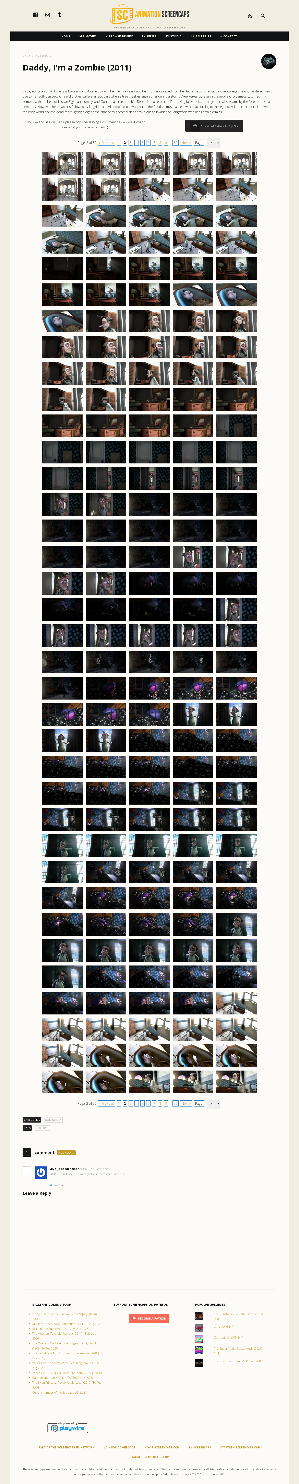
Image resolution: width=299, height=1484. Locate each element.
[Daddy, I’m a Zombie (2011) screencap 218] (149, 358)
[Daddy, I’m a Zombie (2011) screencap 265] (236, 594)
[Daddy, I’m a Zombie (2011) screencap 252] (106, 542)
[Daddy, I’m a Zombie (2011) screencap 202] (106, 279)
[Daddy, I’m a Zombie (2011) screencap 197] (106, 253)
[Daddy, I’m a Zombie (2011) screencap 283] (149, 699)
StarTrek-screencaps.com (240, 1447)
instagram (52, 14)
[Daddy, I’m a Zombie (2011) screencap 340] (236, 988)
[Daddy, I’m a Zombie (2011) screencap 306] (62, 830)
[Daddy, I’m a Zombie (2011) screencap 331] (62, 962)
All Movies (88, 36)
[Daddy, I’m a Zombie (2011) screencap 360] (236, 1093)
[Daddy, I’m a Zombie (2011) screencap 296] (62, 778)
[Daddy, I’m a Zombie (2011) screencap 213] (149, 332)
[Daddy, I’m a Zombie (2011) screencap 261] (62, 594)
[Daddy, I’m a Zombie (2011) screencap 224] (193, 384)
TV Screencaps (200, 1447)
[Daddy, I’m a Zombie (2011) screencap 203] (149, 279)
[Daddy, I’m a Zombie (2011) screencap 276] (62, 673)
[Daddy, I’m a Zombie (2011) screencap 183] (149, 174)
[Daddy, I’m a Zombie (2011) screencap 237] (106, 463)
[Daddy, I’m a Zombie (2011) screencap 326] (62, 935)
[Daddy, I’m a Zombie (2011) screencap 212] (106, 332)
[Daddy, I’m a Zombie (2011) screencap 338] (149, 988)
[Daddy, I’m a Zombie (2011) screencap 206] (62, 306)
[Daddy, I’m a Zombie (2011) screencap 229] (193, 411)
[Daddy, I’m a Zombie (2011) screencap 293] (149, 752)
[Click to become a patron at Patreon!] (149, 1324)
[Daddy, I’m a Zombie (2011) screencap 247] (106, 515)
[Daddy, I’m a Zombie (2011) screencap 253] (149, 542)
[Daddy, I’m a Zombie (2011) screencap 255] (236, 542)
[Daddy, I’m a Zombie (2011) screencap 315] (236, 857)
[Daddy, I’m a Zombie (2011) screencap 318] (149, 883)
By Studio (174, 36)
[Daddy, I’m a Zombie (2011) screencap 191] (62, 227)
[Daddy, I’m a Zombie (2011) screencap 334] (193, 962)
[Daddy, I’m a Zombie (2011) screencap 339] (193, 988)
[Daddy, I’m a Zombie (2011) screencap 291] (62, 752)
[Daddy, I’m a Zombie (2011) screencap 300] (236, 778)
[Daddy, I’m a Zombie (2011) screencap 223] (149, 384)
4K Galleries (201, 36)
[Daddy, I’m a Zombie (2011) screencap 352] (106, 1066)
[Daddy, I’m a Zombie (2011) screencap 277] (106, 673)
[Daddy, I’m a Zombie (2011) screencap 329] (193, 935)
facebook (40, 14)
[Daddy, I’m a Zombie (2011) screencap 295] (236, 752)
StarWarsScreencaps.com (149, 1457)
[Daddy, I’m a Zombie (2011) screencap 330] (236, 935)
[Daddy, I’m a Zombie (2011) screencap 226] (62, 411)
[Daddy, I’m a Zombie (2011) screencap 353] (149, 1066)
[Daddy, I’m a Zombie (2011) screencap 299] (193, 778)
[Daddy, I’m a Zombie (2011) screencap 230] (236, 411)
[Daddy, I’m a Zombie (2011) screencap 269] (193, 620)
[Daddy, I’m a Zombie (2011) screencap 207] (106, 306)
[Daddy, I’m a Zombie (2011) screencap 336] (62, 988)
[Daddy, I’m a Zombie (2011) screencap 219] (193, 358)
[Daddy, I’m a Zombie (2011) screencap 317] (106, 883)
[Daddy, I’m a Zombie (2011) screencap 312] (106, 857)
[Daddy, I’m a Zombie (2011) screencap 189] (193, 201)
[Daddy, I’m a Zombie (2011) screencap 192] (106, 227)
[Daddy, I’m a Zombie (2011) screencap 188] (149, 201)
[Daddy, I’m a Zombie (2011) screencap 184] (193, 174)
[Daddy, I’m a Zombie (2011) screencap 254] (193, 542)
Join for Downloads (119, 1447)
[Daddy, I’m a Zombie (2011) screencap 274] (193, 647)
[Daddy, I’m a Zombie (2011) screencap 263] (149, 594)
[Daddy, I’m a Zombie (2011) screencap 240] (236, 463)
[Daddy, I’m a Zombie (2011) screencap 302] (106, 804)
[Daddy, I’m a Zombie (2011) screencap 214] (193, 332)
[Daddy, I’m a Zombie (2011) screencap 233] (149, 437)
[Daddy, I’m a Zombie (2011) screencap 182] (106, 174)
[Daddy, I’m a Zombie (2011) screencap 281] (62, 699)
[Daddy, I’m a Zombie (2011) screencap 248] (149, 515)
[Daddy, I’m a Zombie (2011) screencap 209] (193, 306)
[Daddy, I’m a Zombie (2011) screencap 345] (236, 1014)
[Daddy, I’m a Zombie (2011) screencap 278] (149, 673)
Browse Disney (121, 36)
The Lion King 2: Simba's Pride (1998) (237, 1361)
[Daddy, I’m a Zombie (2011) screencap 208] (149, 306)
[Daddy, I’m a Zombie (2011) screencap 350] (236, 1040)
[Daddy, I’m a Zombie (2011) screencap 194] (193, 227)
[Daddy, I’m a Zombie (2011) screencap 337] (106, 988)
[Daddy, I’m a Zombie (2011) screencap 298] (149, 778)
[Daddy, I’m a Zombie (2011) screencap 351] (62, 1066)
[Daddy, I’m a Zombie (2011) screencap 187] (106, 201)
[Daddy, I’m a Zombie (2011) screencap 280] (236, 673)
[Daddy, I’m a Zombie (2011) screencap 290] (236, 725)
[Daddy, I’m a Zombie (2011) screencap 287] (106, 725)
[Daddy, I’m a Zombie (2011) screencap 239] (193, 463)
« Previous (106, 142)
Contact (230, 36)
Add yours (66, 1152)
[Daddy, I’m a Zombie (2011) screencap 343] (149, 1014)
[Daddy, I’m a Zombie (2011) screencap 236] (62, 463)
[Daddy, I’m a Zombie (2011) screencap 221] (62, 384)
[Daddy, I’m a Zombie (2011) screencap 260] (236, 568)
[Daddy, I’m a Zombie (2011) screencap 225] (236, 384)
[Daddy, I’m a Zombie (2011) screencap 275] (236, 647)
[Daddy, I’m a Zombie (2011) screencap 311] (62, 857)
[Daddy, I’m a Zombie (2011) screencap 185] (236, 174)
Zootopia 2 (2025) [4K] (228, 1338)
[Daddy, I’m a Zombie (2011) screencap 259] (193, 568)
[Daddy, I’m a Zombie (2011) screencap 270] (236, 620)
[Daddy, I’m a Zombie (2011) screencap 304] (193, 804)
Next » (186, 142)
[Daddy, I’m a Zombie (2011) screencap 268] (149, 620)
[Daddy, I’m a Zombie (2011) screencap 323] (149, 909)
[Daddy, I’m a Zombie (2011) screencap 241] (62, 489)
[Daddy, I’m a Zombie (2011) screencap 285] (236, 699)
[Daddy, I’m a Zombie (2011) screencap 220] (236, 358)
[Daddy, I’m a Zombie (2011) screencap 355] (236, 1066)
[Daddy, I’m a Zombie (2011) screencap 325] (236, 909)
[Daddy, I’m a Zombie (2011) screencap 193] (149, 227)
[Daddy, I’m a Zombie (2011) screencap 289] (193, 725)
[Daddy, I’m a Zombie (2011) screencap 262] (106, 594)
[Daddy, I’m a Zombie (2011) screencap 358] (149, 1093)
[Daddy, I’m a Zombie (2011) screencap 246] (62, 515)
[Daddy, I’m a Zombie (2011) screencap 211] (62, 332)
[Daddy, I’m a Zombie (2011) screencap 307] (106, 830)
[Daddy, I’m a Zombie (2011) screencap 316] (62, 883)
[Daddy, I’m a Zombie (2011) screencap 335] (236, 962)
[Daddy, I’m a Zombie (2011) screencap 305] (236, 804)
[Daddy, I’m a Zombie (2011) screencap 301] (62, 804)
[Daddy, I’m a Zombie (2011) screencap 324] (193, 909)
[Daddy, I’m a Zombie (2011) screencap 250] (236, 515)
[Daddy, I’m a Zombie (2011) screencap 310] (236, 830)
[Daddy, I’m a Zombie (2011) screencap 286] (62, 725)
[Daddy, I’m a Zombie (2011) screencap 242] (106, 489)
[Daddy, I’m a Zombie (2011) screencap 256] (62, 568)
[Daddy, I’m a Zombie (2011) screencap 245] (236, 489)
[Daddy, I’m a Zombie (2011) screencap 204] (193, 279)
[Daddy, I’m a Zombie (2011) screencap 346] (62, 1040)
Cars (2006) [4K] (224, 1327)
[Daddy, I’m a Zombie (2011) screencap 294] (193, 752)
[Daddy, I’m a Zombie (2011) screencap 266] (62, 620)
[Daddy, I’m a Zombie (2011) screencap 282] (106, 699)
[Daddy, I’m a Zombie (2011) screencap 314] (193, 857)
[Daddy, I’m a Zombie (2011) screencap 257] (106, 568)
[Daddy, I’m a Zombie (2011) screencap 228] (149, 411)
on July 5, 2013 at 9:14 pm (94, 1169)
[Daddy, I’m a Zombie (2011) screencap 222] (106, 384)
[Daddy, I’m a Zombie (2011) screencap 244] (193, 489)
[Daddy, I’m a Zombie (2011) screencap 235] (236, 437)
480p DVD (42, 1128)
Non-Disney (53, 1120)
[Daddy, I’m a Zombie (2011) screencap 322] (106, 909)
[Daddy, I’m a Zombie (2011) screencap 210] (236, 306)
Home (66, 36)
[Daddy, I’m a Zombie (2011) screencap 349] (193, 1040)
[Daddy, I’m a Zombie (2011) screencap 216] (62, 358)
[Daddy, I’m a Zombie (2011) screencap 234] (193, 437)
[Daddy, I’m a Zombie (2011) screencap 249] (193, 515)
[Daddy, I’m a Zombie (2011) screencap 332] (106, 962)
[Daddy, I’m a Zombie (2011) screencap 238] (149, 463)
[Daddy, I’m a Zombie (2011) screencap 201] (62, 279)
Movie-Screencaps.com (162, 1447)
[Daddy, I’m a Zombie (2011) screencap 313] (149, 857)
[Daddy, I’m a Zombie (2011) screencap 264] (193, 594)
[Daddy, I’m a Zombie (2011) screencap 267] (106, 620)
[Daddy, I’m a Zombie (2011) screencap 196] (62, 253)
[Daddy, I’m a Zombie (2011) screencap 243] (149, 489)
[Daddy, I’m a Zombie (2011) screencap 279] (193, 673)
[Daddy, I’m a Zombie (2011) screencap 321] (62, 909)
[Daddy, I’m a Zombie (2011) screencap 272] (106, 647)
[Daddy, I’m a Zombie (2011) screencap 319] (193, 883)
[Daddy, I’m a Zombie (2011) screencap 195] (236, 227)
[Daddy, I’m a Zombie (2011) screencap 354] (193, 1066)
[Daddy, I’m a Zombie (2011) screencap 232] (106, 437)
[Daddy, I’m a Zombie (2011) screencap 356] (62, 1093)
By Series (149, 36)
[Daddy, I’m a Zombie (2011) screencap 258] (149, 568)
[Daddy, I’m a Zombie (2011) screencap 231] (62, 437)
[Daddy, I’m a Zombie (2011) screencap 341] (62, 1014)
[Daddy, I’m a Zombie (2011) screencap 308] (149, 830)
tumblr (64, 14)
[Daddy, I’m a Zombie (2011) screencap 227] (106, 411)
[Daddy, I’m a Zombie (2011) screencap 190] (236, 201)
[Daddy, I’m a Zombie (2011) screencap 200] (236, 253)
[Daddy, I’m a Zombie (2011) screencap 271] (62, 647)
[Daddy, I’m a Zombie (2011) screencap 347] (106, 1040)
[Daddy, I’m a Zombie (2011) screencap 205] (236, 279)
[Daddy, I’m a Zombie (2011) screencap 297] (106, 778)
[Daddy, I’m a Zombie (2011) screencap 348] (149, 1040)
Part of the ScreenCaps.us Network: (67, 1447)
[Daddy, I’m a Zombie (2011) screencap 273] (149, 647)
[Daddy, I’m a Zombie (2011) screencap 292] (106, 752)
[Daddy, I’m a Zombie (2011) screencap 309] (193, 830)
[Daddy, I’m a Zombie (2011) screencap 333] (149, 962)
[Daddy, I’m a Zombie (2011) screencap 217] (106, 358)
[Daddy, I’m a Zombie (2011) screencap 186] (62, 201)
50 (175, 142)
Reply (114, 1169)
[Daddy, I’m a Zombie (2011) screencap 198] (149, 253)
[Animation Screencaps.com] (149, 13)
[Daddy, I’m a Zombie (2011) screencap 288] (149, 725)
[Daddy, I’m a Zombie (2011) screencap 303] (149, 804)
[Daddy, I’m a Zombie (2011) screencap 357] (106, 1093)
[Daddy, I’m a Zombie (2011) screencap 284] (193, 699)
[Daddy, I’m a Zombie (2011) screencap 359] (193, 1093)
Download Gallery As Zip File (219, 126)
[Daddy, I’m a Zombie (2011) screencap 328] (149, 935)
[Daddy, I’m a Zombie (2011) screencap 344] (193, 1014)
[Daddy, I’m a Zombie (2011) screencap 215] (236, 332)
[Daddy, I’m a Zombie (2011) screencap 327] (106, 935)
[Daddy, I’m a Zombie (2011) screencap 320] (236, 883)
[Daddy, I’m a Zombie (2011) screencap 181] (62, 174)
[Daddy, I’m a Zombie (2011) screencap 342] (106, 1014)
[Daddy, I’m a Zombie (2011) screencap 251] (62, 542)
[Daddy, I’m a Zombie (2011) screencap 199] (193, 253)
